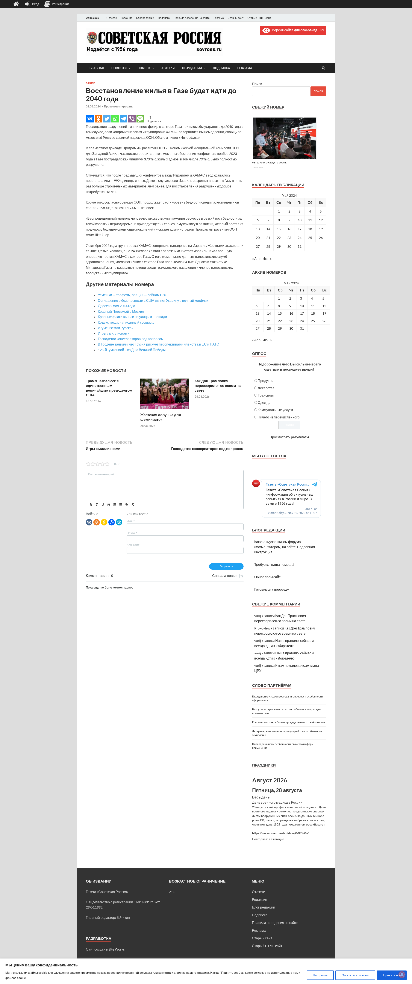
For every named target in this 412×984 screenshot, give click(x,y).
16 (291, 313)
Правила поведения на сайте (192, 18)
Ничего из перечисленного (279, 417)
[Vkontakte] (90, 118)
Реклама (219, 18)
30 (291, 328)
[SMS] (140, 118)
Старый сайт (236, 18)
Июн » (267, 259)
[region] (206, 971)
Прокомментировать (118, 106)
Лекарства (266, 388)
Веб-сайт (133, 544)
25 (313, 321)
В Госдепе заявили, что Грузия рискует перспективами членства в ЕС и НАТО (158, 344)
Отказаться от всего (355, 975)
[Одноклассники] (96, 522)
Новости (119, 68)
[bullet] (121, 504)
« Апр (256, 259)
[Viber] (132, 118)
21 (269, 321)
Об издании (192, 68)
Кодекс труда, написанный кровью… (126, 322)
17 (299, 229)
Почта (132, 533)
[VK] (89, 522)
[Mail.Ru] (111, 522)
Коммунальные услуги (275, 410)
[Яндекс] (104, 522)
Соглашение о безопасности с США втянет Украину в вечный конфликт (154, 300)
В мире (90, 83)
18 (313, 313)
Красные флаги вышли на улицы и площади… (134, 317)
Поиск (257, 84)
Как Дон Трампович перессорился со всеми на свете (218, 385)
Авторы (168, 68)
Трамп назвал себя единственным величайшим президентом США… (109, 388)
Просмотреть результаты (289, 437)
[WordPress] (119, 522)
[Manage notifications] (401, 974)
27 (258, 246)
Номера (144, 68)
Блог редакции (145, 18)
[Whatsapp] (115, 118)
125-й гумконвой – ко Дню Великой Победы (132, 350)
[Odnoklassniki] (98, 118)
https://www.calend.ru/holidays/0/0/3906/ (280, 833)
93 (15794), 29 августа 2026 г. (269, 162)
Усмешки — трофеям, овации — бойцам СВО (132, 295)
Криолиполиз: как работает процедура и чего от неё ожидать (288, 722)
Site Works (117, 949)
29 (279, 246)
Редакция (126, 18)
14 (269, 313)
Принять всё (391, 975)
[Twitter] (107, 118)
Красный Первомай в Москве (121, 311)
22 (279, 237)
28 (269, 328)
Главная (96, 68)
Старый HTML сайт (259, 18)
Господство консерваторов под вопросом (131, 339)
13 (258, 229)
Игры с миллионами (113, 333)
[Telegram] (123, 118)
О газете (111, 18)
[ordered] (115, 504)
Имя (131, 521)
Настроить (320, 975)
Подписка (164, 18)
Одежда (264, 402)
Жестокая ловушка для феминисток (160, 417)
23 (291, 321)
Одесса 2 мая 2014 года (116, 306)
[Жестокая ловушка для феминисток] (164, 410)
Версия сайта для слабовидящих (297, 30)
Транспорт (266, 395)
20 (258, 237)
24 (299, 237)
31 (299, 246)
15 (279, 229)
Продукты (265, 381)
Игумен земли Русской (115, 328)
